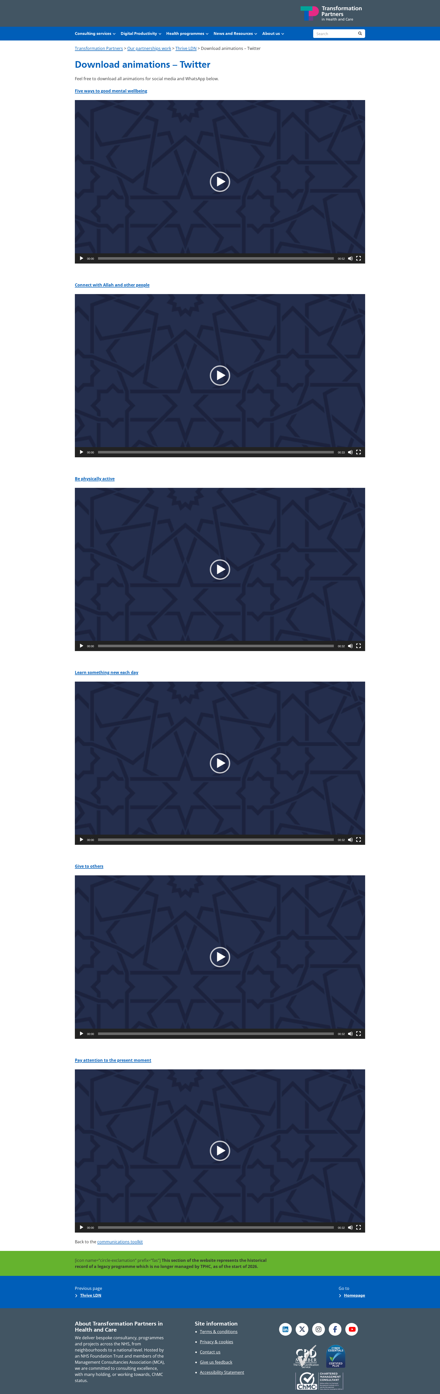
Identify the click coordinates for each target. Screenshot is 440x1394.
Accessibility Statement (222, 1372)
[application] (220, 181)
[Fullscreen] (358, 258)
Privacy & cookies (216, 1342)
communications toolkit (120, 1242)
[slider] (216, 258)
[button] (220, 182)
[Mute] (350, 258)
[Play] (81, 258)
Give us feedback (216, 1362)
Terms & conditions (219, 1331)
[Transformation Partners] (331, 13)
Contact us (210, 1352)
